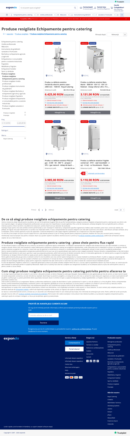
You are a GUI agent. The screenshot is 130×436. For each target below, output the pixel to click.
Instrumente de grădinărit (11, 49)
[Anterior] (39, 210)
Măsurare (5, 47)
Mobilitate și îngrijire (9, 66)
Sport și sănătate (8, 71)
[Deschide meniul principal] (7, 15)
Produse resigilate (8, 74)
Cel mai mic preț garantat (55, 103)
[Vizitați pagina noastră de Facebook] (91, 362)
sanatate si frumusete (9, 52)
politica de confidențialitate (81, 329)
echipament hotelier (22, 289)
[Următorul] (45, 210)
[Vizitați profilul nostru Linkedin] (94, 362)
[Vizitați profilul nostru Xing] (98, 362)
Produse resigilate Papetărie (12, 96)
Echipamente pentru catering (12, 42)
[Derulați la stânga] (4, 19)
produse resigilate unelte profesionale (91, 236)
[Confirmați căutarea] (75, 8)
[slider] (2, 126)
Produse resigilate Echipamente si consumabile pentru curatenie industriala (14, 101)
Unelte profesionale (9, 44)
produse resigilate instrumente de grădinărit (33, 294)
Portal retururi (74, 349)
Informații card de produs (96, 173)
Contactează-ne (74, 343)
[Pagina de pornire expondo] (4, 34)
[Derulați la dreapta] (126, 19)
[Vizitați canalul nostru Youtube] (87, 362)
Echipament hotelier (9, 69)
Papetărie (5, 64)
